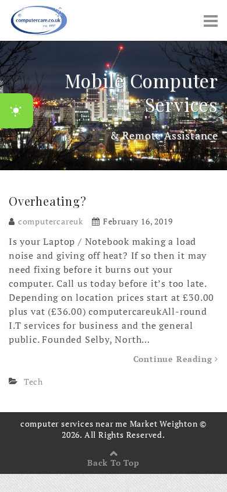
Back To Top (113, 462)
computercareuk (50, 221)
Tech (33, 381)
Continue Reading (174, 358)
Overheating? (48, 201)
